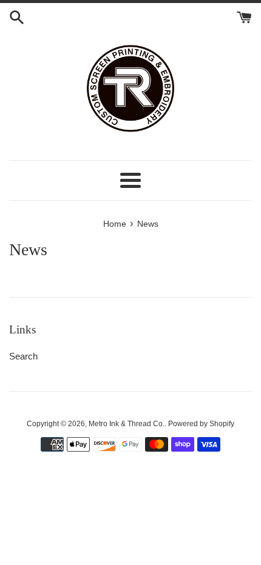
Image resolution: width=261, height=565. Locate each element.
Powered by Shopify (201, 424)
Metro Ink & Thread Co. (126, 424)
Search (23, 356)
